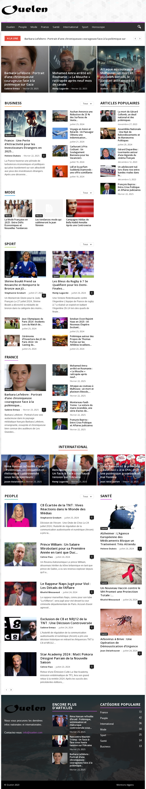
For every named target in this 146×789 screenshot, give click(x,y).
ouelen (104, 88)
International (70, 27)
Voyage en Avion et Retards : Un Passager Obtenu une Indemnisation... (82, 133)
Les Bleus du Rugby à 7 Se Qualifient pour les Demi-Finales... (70, 284)
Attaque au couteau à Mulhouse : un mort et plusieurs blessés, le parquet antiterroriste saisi (117, 77)
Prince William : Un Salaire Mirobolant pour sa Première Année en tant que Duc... (62, 548)
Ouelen (10, 27)
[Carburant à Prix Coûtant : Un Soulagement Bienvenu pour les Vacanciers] (60, 151)
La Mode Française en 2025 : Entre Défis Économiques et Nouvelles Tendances (16, 224)
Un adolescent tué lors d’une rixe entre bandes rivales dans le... (129, 171)
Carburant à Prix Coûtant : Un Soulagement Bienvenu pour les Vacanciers (79, 152)
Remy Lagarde (60, 88)
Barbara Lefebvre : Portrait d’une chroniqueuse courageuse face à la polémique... (23, 400)
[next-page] (11, 690)
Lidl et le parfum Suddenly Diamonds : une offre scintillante (81, 169)
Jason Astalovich (13, 481)
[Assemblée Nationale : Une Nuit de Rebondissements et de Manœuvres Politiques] (108, 133)
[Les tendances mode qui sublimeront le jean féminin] (49, 208)
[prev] (135, 38)
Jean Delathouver (110, 650)
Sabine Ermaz (12, 88)
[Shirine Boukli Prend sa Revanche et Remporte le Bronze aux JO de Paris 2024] (25, 264)
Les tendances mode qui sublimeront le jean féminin (48, 222)
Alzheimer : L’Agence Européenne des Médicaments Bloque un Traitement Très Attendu (118, 538)
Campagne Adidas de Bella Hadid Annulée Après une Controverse (78, 222)
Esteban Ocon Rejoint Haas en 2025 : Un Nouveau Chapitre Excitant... (81, 323)
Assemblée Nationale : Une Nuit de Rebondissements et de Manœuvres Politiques (129, 134)
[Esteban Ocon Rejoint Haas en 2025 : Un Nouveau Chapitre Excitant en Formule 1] (60, 323)
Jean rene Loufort (110, 481)
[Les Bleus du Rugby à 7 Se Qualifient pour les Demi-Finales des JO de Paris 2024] (73, 264)
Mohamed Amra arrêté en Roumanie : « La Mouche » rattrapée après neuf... (81, 371)
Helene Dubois (13, 155)
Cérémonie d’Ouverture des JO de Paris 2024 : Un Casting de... (34, 340)
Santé (56, 27)
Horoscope (98, 27)
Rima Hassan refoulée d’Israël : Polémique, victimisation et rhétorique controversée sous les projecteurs (25, 471)
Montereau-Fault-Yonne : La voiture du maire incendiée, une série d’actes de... (81, 406)
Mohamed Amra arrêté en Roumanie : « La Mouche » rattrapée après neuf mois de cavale (72, 79)
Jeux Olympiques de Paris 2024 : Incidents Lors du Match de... (33, 321)
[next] (140, 38)
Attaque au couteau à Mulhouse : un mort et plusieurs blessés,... (82, 388)
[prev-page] (6, 690)
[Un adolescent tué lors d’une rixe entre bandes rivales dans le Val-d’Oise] (108, 171)
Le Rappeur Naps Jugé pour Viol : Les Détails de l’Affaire (65, 585)
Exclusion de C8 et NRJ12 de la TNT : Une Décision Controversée (66, 621)
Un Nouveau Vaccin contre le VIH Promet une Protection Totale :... (120, 591)
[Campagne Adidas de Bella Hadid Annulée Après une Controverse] (80, 208)
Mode (34, 27)
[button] (139, 27)
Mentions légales (125, 784)
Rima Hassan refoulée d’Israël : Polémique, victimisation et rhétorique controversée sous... (81, 722)
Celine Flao (46, 556)
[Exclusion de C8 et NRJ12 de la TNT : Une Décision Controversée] (20, 629)
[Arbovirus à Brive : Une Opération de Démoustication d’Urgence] (121, 622)
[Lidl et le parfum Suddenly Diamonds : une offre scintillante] (60, 171)
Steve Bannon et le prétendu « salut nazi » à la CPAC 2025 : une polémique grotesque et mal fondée (120, 471)
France (45, 27)
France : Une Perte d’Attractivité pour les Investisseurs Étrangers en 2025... (23, 145)
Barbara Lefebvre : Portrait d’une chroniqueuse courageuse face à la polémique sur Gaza (24, 79)
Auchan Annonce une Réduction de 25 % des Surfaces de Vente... (81, 116)
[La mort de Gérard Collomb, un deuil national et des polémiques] (108, 116)
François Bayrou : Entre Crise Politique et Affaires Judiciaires (129, 187)
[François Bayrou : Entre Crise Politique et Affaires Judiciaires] (108, 188)
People (23, 27)
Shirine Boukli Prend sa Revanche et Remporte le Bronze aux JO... (22, 284)
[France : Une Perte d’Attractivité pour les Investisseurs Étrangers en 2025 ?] (25, 123)
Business (10, 135)
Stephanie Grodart (15, 292)
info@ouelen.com (32, 732)
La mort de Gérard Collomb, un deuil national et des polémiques (128, 116)
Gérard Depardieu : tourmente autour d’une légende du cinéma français (128, 154)
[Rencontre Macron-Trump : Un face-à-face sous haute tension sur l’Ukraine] (59, 741)
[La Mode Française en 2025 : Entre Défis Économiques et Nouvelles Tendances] (18, 208)
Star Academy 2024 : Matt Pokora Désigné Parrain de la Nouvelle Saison (66, 658)
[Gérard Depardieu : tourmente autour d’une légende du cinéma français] (108, 153)
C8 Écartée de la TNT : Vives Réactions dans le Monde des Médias (63, 509)
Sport (85, 27)
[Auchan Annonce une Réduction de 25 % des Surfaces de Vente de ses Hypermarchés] (60, 116)
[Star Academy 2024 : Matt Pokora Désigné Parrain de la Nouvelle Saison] (20, 664)
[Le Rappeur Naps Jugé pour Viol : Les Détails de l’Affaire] (20, 594)
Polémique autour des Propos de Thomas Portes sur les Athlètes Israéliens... (82, 340)
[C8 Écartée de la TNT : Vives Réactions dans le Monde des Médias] (20, 515)
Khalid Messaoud (50, 592)
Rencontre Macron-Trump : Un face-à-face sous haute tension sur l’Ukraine (71, 473)
